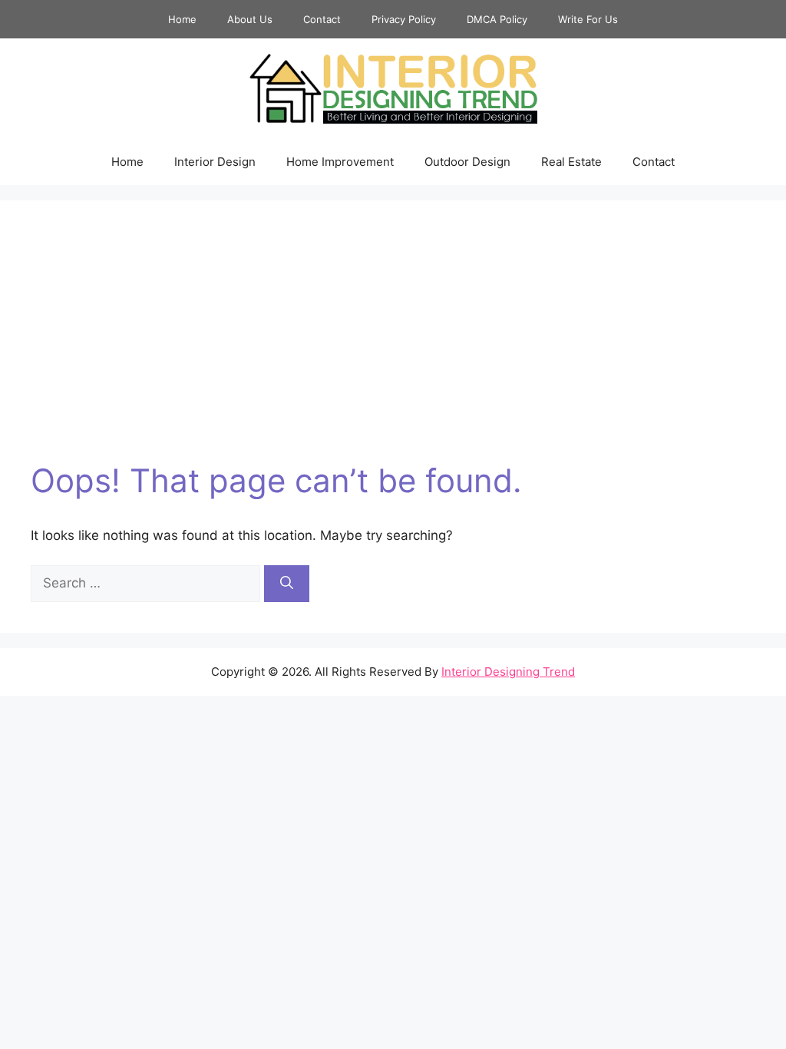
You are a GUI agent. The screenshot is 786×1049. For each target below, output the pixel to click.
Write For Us (588, 19)
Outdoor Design (467, 161)
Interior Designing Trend (508, 671)
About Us (249, 19)
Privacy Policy (404, 19)
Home (182, 19)
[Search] (286, 583)
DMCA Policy (497, 19)
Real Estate (571, 161)
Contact (322, 19)
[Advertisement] (393, 346)
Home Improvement (340, 161)
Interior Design (215, 161)
